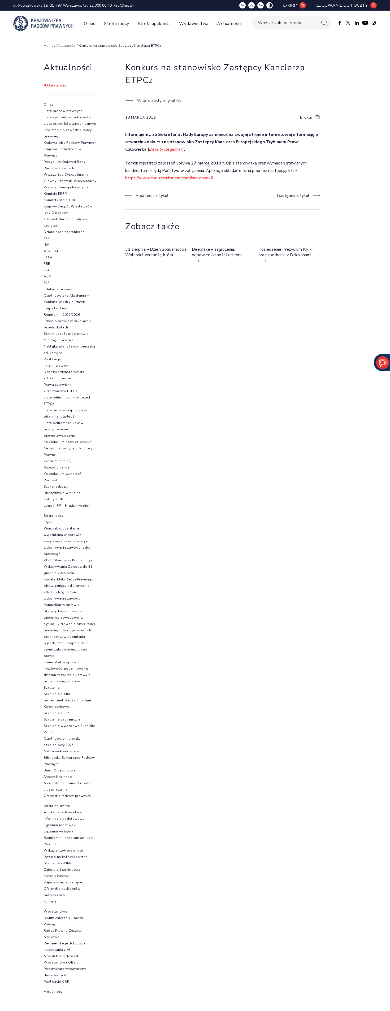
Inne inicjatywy (56, 365)
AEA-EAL (51, 251)
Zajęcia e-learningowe (62, 869)
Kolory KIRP (53, 499)
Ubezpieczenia (56, 789)
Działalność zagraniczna (64, 232)
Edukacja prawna (58, 289)
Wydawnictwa (194, 24)
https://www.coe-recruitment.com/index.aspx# (169, 178)
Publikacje (52, 359)
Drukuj (306, 117)
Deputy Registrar (165, 149)
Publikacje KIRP (56, 981)
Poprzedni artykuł (152, 195)
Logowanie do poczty (342, 5)
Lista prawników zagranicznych (70, 124)
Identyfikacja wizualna (62, 493)
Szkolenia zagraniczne (62, 719)
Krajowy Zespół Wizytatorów (68, 206)
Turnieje (50, 901)
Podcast (51, 480)
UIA (47, 270)
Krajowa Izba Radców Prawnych (70, 143)
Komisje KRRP (55, 194)
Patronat (51, 844)
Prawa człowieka (58, 385)
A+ (260, 5)
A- (242, 5)
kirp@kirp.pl (123, 5)
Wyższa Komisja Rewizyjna (66, 187)
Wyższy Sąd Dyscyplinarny (66, 174)
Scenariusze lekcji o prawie (66, 334)
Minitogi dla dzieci (59, 340)
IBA (47, 244)
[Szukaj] (324, 22)
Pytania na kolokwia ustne (66, 857)
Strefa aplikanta (154, 24)
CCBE (48, 238)
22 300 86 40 (100, 5)
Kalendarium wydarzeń (62, 474)
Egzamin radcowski (60, 825)
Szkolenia (52, 687)
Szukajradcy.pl (56, 486)
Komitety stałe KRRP (60, 200)
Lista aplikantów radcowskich (69, 117)
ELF (47, 283)
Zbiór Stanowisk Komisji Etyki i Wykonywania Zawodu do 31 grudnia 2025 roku (70, 566)
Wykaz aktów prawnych (63, 850)
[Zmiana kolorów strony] (269, 5)
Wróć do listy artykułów (159, 100)
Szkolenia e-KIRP (57, 863)
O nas (90, 24)
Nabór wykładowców (61, 751)
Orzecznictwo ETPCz (60, 391)
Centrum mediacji (58, 461)
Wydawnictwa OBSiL (61, 962)
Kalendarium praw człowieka (68, 442)
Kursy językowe (56, 707)
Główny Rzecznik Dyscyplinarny (70, 181)
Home (48, 46)
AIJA (47, 276)
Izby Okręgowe (56, 213)
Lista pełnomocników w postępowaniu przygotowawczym (64, 429)
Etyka (48, 522)
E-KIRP (290, 5)
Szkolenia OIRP (56, 713)
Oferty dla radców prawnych (67, 796)
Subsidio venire (57, 467)
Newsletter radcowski (62, 956)
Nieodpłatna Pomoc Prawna (67, 783)
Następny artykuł (293, 195)
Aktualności (229, 24)
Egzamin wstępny (58, 831)
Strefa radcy (116, 24)
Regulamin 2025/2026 (62, 315)
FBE (47, 264)
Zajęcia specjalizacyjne (63, 882)
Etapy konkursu (57, 308)
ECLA (48, 257)
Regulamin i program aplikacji (69, 838)
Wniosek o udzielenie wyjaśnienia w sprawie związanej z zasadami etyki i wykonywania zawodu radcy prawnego (67, 541)
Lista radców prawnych (63, 111)
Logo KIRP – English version (67, 506)
